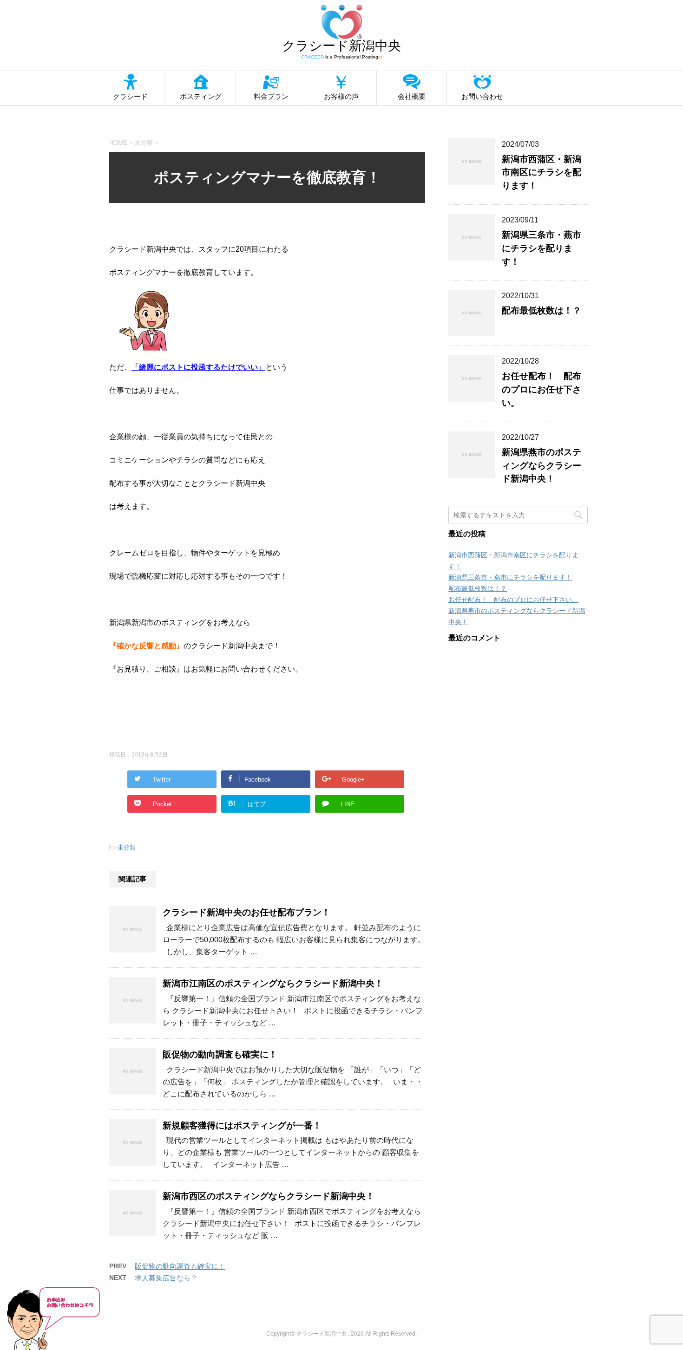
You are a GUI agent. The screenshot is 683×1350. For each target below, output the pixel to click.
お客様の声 (341, 96)
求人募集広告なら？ (166, 1278)
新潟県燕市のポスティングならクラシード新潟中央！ (541, 465)
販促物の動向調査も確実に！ (220, 1054)
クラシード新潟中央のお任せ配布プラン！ (246, 912)
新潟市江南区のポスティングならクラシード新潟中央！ (273, 983)
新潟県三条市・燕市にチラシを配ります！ (541, 248)
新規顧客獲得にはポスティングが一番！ (242, 1125)
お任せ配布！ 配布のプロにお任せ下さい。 (541, 389)
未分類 (127, 847)
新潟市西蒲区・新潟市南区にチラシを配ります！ (541, 172)
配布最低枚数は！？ (541, 310)
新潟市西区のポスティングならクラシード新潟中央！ (268, 1196)
